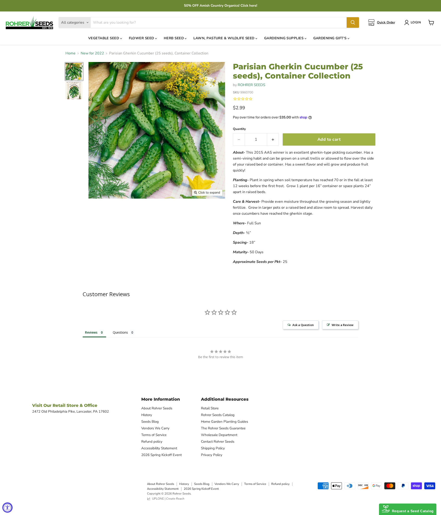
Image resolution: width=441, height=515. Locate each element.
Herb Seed (174, 38)
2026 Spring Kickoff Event (161, 455)
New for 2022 (92, 53)
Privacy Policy (211, 455)
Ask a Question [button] (303, 325)
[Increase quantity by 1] (273, 139)
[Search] (353, 22)
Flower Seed (142, 38)
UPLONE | (167, 499)
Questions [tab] (120, 332)
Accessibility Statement (159, 448)
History (146, 415)
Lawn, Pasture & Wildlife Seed (224, 38)
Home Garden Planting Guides (224, 421)
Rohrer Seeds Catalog (218, 415)
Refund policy (151, 441)
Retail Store (210, 408)
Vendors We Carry (155, 428)
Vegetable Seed (104, 38)
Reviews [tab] (91, 332)
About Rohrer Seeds (156, 408)
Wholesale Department (219, 435)
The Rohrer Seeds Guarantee (223, 428)
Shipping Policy (213, 448)
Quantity (239, 129)
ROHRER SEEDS (251, 84)
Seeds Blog (150, 421)
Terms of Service (154, 435)
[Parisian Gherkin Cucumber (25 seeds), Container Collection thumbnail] (74, 71)
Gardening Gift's (330, 38)
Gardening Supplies (284, 38)
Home (70, 53)
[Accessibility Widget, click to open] (7, 507)
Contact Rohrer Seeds (217, 441)
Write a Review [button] (342, 325)
